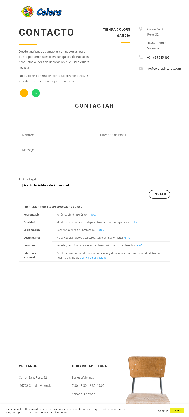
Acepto (46, 185)
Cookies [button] (163, 410)
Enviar (159, 194)
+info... (91, 214)
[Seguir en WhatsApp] (36, 93)
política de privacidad (93, 257)
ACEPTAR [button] (177, 410)
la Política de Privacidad (51, 185)
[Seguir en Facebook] (24, 93)
